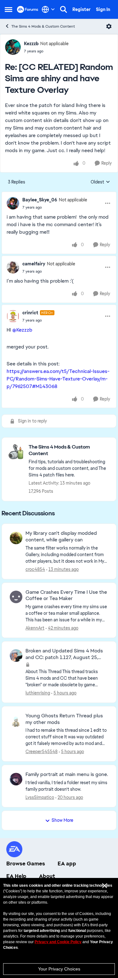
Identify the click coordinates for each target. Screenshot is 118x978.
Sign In (103, 9)
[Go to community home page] (27, 9)
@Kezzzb (22, 330)
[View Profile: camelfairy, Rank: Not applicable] (13, 267)
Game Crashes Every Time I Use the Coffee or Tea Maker (66, 595)
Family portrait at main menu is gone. (66, 774)
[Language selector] (48, 9)
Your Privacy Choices (59, 968)
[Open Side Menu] (8, 9)
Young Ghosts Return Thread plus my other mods (64, 719)
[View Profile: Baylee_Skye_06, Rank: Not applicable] (13, 203)
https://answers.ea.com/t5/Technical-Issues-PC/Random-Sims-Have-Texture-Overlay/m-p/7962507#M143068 (58, 379)
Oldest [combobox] (100, 182)
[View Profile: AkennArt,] (16, 597)
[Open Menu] (108, 26)
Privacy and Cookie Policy (58, 942)
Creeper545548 (41, 751)
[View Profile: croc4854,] (16, 538)
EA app (67, 863)
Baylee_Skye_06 (39, 200)
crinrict (30, 313)
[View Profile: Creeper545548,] (16, 720)
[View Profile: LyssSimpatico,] (16, 779)
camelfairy (33, 264)
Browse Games (25, 863)
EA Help (16, 876)
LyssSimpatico (39, 797)
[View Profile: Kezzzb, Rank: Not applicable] (13, 47)
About (47, 876)
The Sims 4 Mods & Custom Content (43, 26)
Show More (62, 820)
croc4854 (35, 569)
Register (81, 9)
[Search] (63, 9)
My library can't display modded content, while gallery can (61, 536)
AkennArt (34, 628)
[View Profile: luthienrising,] (16, 655)
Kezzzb (31, 43)
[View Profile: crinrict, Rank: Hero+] (13, 316)
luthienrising (37, 693)
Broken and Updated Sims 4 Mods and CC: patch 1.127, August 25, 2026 (64, 654)
